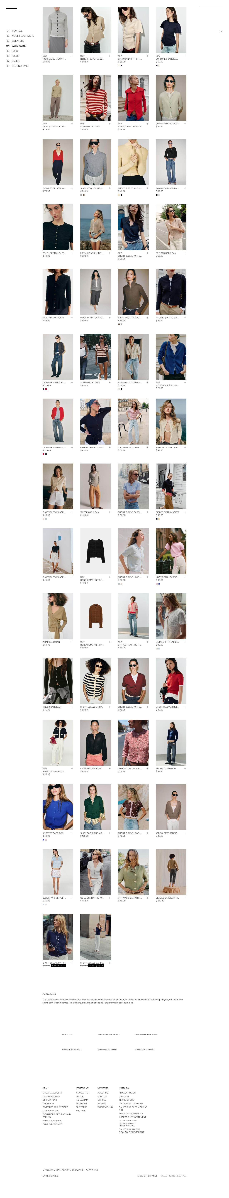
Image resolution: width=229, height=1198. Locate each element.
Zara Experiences (52, 1124)
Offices (102, 1099)
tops (12, 51)
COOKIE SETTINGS (128, 1120)
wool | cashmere (20, 36)
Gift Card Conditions (131, 1103)
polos (12, 56)
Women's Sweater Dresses (108, 1034)
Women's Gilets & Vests (107, 1049)
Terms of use (126, 1099)
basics (13, 61)
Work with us (105, 1107)
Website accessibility (131, 1113)
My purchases (50, 1110)
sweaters (15, 41)
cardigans (16, 46)
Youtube (81, 1110)
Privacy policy (127, 1092)
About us (103, 1092)
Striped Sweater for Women (146, 1034)
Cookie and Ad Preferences (127, 1124)
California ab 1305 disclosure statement (131, 1131)
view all (15, 31)
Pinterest (81, 1107)
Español (152, 1175)
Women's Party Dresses (144, 1049)
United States (50, 1175)
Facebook (81, 1103)
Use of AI (124, 1096)
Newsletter (82, 1092)
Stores (102, 1103)
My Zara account (52, 1092)
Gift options (50, 1099)
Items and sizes (51, 1096)
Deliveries (48, 1103)
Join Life (102, 1096)
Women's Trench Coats (71, 1049)
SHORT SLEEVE (67, 1034)
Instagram (82, 1099)
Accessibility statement (132, 1117)
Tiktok (80, 1096)
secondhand (17, 66)
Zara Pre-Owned (52, 1120)
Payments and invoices (55, 1107)
